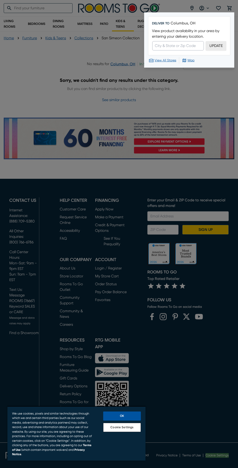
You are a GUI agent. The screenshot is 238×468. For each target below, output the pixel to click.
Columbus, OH (183, 23)
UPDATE (216, 46)
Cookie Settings (121, 427)
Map (191, 60)
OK (122, 416)
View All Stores (165, 60)
